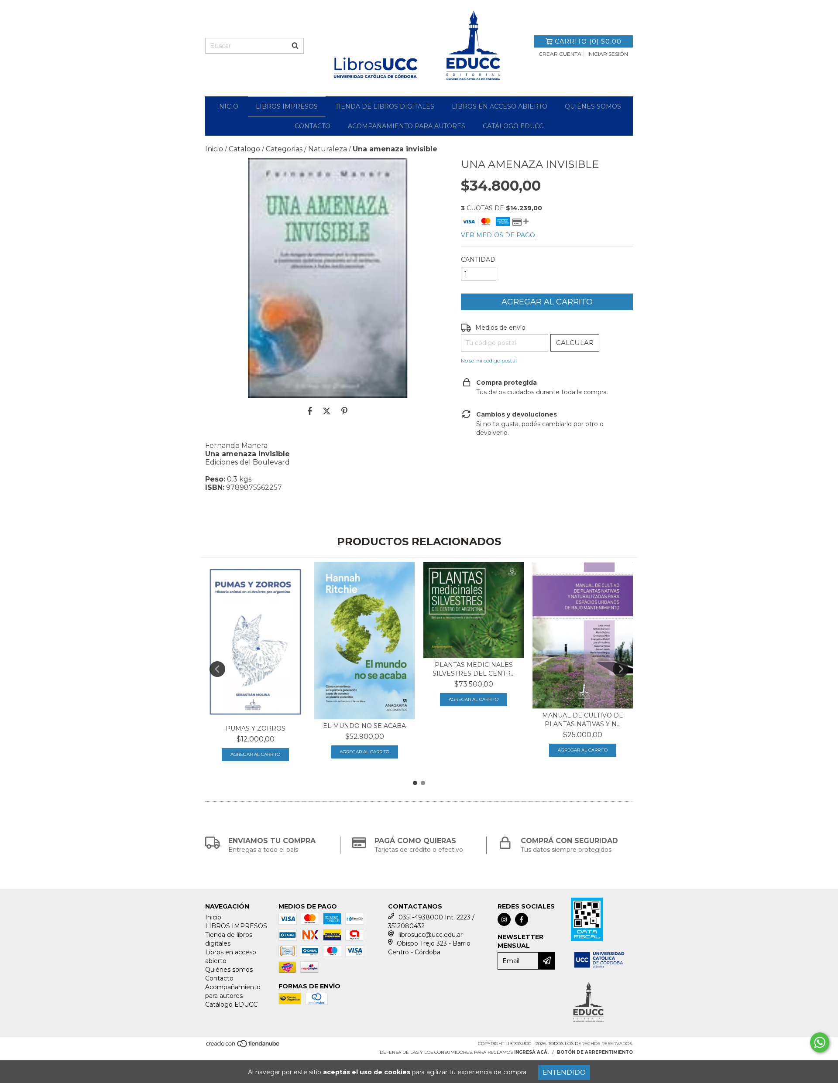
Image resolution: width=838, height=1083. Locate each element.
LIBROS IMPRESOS (287, 106)
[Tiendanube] (243, 1046)
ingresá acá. (531, 1052)
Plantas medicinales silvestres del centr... (474, 669)
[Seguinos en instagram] (504, 919)
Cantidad (478, 259)
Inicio (227, 106)
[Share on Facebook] (310, 411)
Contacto (312, 126)
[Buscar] (295, 46)
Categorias (284, 149)
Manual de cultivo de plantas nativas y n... (582, 719)
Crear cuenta (560, 54)
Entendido (564, 1072)
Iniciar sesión (607, 54)
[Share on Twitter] (327, 411)
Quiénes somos (593, 106)
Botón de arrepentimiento (595, 1052)
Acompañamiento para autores (406, 126)
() (588, 41)
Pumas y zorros (255, 728)
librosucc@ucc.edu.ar (430, 935)
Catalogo (244, 149)
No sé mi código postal (489, 360)
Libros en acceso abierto (499, 106)
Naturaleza (327, 149)
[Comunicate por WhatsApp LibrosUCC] (819, 1042)
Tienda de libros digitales (384, 106)
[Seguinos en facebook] (521, 919)
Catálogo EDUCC (513, 126)
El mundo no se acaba (364, 726)
